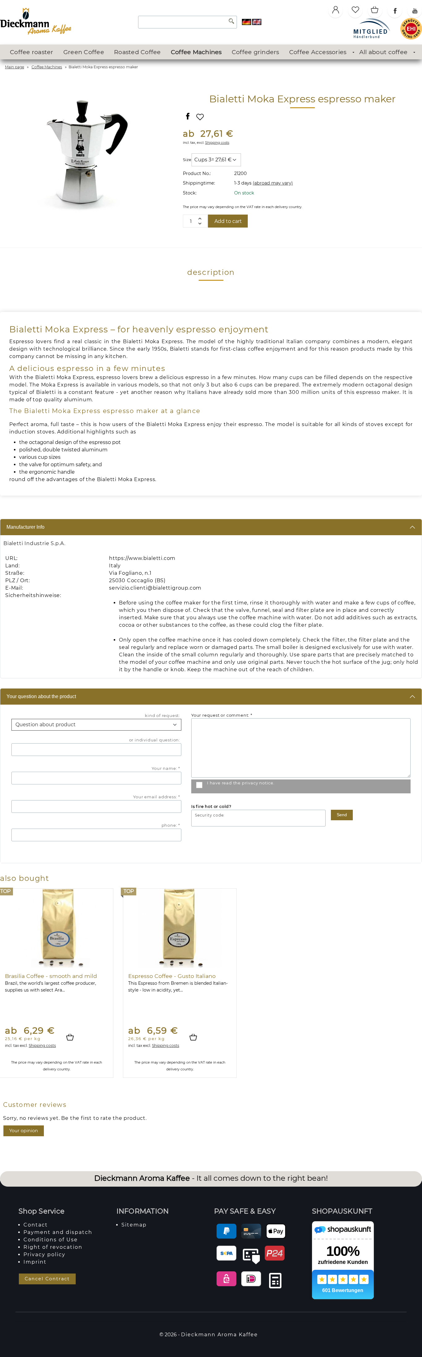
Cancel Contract (47, 1279)
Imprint (35, 1262)
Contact (35, 1225)
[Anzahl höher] (199, 223)
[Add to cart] (72, 1037)
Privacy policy (44, 1254)
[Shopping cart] (375, 10)
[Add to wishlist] (200, 119)
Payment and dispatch (57, 1232)
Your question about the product (41, 696)
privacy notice (257, 782)
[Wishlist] (355, 10)
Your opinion (23, 1130)
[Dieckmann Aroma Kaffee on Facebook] (394, 10)
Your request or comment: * (221, 715)
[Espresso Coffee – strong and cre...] (179, 928)
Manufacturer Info (25, 527)
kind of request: (162, 715)
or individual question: (154, 739)
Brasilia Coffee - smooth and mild (51, 976)
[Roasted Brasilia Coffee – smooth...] (56, 928)
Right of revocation (52, 1247)
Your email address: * (156, 796)
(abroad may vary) (273, 183)
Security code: (210, 815)
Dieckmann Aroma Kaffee (219, 1335)
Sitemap (134, 1225)
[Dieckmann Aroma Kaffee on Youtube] (414, 10)
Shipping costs (217, 143)
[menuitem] (31, 52)
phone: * (171, 825)
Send (342, 814)
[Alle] (231, 22)
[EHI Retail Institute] (411, 38)
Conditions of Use (50, 1240)
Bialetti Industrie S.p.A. (34, 543)
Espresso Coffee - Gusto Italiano (172, 976)
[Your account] (335, 10)
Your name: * (166, 768)
